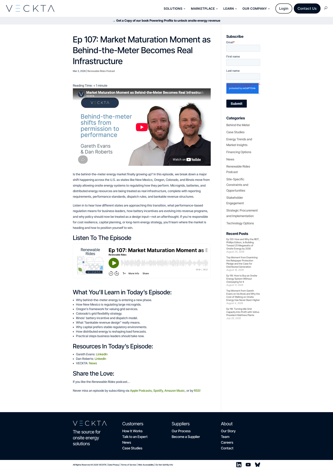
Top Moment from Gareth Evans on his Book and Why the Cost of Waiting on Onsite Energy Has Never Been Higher (243, 295)
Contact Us (307, 8)
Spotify (158, 390)
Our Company (254, 8)
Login (283, 8)
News (92, 363)
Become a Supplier (186, 437)
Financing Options (238, 152)
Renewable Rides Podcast (101, 70)
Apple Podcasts (141, 390)
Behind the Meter (238, 125)
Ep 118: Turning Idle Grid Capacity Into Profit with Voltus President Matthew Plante (242, 312)
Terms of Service (128, 464)
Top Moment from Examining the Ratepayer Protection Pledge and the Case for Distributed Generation (242, 262)
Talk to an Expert (135, 437)
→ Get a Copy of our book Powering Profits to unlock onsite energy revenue (166, 20)
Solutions (173, 8)
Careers (227, 442)
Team (225, 437)
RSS (197, 390)
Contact (227, 448)
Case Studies (235, 132)
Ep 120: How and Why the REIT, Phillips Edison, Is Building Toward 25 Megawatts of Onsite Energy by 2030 (243, 244)
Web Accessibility (146, 464)
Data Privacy (113, 464)
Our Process (181, 431)
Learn (228, 8)
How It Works (132, 431)
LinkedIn (102, 354)
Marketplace (203, 8)
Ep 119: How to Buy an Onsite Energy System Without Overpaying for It (241, 278)
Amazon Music (174, 390)
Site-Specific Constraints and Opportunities (237, 184)
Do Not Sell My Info (164, 464)
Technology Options (240, 223)
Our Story (228, 431)
